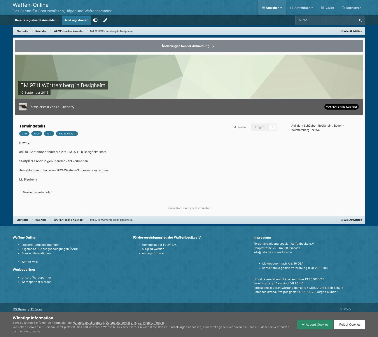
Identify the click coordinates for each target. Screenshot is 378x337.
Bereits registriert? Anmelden (36, 20)
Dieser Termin (341, 20)
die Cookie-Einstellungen (170, 327)
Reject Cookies (349, 324)
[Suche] (360, 20)
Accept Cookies (316, 324)
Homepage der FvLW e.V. (159, 244)
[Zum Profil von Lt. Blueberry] (23, 106)
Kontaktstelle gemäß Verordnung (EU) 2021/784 (295, 268)
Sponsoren (353, 7)
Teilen (241, 127)
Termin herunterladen (37, 192)
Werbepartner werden (36, 282)
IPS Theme (19, 309)
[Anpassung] (95, 20)
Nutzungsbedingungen (88, 322)
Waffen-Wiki (29, 261)
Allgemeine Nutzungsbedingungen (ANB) (49, 249)
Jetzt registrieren (76, 20)
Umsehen (273, 7)
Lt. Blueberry (65, 107)
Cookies (32, 327)
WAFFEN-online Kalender (341, 106)
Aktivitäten (302, 7)
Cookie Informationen (36, 253)
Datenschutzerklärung (121, 322)
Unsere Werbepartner (36, 277)
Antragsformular (153, 253)
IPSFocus (36, 309)
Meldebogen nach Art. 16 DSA (282, 263)
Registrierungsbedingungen (40, 244)
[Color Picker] (105, 20)
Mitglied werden (153, 249)
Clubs (329, 7)
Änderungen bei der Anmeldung (186, 46)
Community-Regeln (151, 322)
